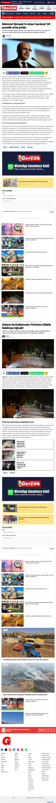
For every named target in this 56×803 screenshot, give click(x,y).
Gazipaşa (30, 767)
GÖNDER (51, 212)
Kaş (29, 773)
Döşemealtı (31, 761)
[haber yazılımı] (50, 802)
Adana (12, 321)
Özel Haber (4, 761)
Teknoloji (17, 765)
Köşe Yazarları (45, 753)
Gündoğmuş (31, 769)
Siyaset (3, 759)
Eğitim (16, 755)
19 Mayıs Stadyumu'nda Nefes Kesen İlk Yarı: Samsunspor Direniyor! (36, 307)
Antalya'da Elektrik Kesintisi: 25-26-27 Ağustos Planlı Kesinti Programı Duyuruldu (38, 225)
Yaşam (3, 765)
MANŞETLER (14, 1)
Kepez (30, 778)
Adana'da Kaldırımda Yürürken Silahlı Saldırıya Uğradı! (38, 293)
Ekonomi (13, 21)
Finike (29, 765)
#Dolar (5, 147)
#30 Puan (30, 147)
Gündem (3, 753)
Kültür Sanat (4, 771)
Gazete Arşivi (45, 780)
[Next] (53, 17)
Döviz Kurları (45, 761)
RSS (14, 797)
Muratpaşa (31, 788)
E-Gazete (36, 2)
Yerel (2, 767)
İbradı (29, 771)
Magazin (17, 763)
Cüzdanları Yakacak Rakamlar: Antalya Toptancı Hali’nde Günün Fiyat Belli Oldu (39, 239)
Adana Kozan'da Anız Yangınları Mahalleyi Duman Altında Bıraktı (25, 695)
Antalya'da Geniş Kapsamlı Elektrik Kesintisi (36, 252)
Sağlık (16, 753)
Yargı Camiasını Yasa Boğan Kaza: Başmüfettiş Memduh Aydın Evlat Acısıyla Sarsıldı (39, 266)
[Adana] (28, 642)
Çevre (16, 769)
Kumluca (30, 784)
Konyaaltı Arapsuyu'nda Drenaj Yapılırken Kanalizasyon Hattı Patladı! (33, 17)
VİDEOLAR (21, 1)
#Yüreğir (12, 472)
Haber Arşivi (45, 778)
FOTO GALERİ (28, 1)
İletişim (44, 773)
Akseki (30, 753)
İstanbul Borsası (46, 759)
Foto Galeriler (45, 755)
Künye (43, 771)
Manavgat (31, 786)
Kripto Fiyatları (46, 765)
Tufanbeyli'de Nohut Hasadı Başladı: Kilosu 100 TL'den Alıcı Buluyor (26, 660)
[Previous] (12, 17)
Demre (30, 759)
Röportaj (17, 759)
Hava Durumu (45, 769)
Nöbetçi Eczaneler (46, 767)
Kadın (2, 769)
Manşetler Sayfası (46, 757)
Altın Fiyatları (45, 763)
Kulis (2, 755)
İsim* (3, 193)
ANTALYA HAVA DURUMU (16, 3)
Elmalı (30, 763)
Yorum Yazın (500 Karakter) (9, 198)
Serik (29, 790)
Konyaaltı (30, 780)
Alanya (30, 757)
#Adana (5, 472)
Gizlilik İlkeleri (45, 776)
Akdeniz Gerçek (6, 21)
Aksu (29, 755)
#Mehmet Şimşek (14, 147)
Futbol (16, 767)
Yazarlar (40, 2)
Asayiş (16, 757)
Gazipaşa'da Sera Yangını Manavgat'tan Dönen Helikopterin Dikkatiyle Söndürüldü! (36, 714)
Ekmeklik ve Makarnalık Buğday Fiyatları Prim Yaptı (38, 279)
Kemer (30, 776)
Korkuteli (30, 782)
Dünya (16, 761)
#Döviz (23, 147)
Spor (2, 763)
